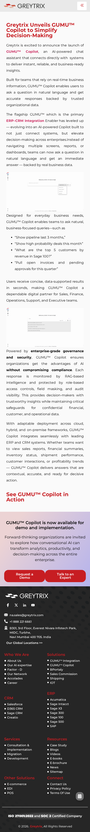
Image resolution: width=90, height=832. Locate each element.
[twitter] (16, 605)
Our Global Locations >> (24, 643)
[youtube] (32, 605)
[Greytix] (38, 596)
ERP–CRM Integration (25, 121)
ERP (51, 693)
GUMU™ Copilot (22, 52)
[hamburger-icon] (82, 6)
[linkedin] (24, 605)
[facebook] (7, 605)
